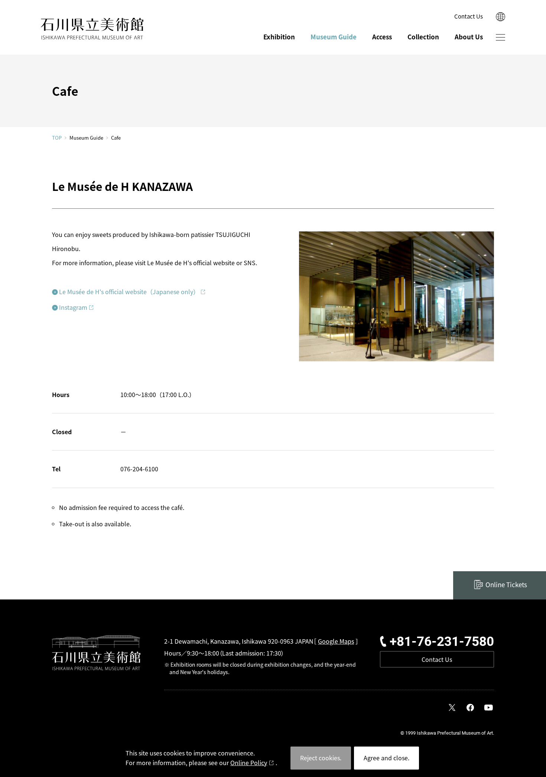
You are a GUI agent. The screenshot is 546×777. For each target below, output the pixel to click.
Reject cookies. (320, 757)
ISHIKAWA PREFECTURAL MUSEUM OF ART (92, 29)
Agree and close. (386, 757)
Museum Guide (334, 36)
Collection (423, 36)
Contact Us (468, 16)
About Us (469, 36)
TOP (57, 137)
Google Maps (336, 641)
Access (382, 36)
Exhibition (279, 36)
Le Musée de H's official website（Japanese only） (129, 291)
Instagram (73, 307)
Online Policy (248, 762)
